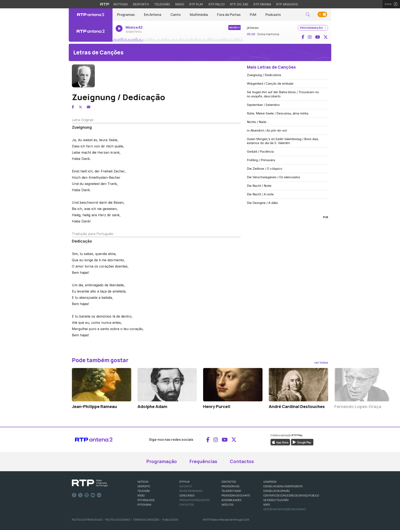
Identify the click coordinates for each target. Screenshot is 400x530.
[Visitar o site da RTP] (104, 4)
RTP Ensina (262, 4)
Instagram (86, 495)
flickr (99, 495)
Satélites (227, 504)
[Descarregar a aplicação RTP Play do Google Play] (302, 442)
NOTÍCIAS (143, 482)
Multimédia (199, 14)
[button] (308, 15)
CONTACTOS (228, 482)
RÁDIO (141, 495)
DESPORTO (144, 486)
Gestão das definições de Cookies (284, 509)
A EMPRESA (269, 482)
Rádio (179, 4)
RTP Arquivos (287, 4)
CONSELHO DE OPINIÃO (276, 491)
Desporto (141, 4)
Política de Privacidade (87, 519)
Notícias (121, 4)
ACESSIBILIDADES (231, 500)
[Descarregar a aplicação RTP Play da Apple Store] (280, 442)
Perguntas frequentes (194, 500)
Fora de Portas (229, 14)
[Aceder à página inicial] (90, 14)
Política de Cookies (117, 519)
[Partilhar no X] (80, 107)
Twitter (80, 495)
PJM (253, 14)
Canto (175, 14)
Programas (126, 14)
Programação (161, 461)
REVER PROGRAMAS (190, 491)
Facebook (74, 495)
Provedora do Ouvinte (235, 495)
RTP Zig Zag (239, 4)
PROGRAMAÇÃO (312, 28)
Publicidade (170, 519)
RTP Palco (217, 4)
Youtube (93, 495)
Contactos (242, 461)
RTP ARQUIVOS (146, 500)
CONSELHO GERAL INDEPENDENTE (283, 486)
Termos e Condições (146, 519)
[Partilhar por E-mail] (88, 107)
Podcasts (273, 14)
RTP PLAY (184, 482)
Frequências (203, 461)
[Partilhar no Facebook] (73, 107)
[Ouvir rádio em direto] (90, 31)
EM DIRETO (185, 486)
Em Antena (152, 14)
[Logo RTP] (90, 483)
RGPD (266, 504)
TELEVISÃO (144, 491)
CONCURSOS (186, 495)
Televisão (162, 4)
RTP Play (196, 4)
